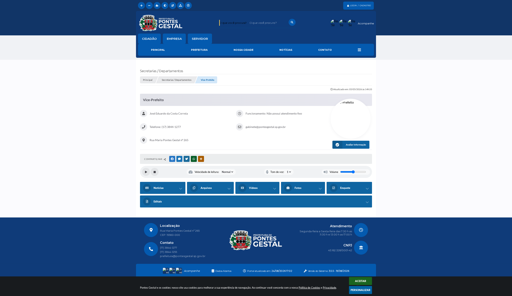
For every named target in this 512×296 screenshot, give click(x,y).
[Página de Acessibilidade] (188, 5)
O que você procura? (233, 22)
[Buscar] (292, 22)
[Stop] (155, 172)
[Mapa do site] (180, 5)
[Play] (146, 172)
